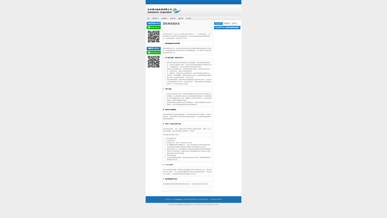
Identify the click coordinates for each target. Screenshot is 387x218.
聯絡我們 (180, 18)
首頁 (148, 18)
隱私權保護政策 (171, 23)
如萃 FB (234, 23)
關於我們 (156, 18)
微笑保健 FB (218, 23)
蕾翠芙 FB (227, 23)
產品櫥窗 (165, 18)
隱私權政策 (179, 199)
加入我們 (188, 18)
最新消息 (173, 18)
